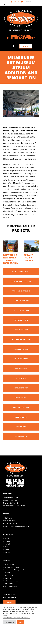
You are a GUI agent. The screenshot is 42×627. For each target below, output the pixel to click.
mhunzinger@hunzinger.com (18, 531)
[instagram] (15, 2)
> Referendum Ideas (10, 586)
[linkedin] (22, 2)
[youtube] (18, 2)
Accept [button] (21, 622)
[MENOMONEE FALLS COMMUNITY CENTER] (10, 241)
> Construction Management (13, 575)
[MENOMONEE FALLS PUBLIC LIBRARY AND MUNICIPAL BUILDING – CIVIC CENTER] (31, 241)
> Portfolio (7, 549)
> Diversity (7, 583)
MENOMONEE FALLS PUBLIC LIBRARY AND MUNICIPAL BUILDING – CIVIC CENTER (31, 262)
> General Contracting (11, 572)
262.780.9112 (13, 508)
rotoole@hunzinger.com (16, 511)
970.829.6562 (13, 529)
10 (32, 114)
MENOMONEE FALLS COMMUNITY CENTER (10, 259)
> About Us (7, 546)
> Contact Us (7, 555)
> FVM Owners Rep (10, 591)
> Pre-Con (6, 578)
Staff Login (28, 2)
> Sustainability (8, 589)
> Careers (6, 557)
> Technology (8, 581)
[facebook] (11, 2)
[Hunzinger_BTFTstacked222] (15, 468)
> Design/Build (8, 570)
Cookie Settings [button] (9, 622)
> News (6, 552)
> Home (6, 544)
